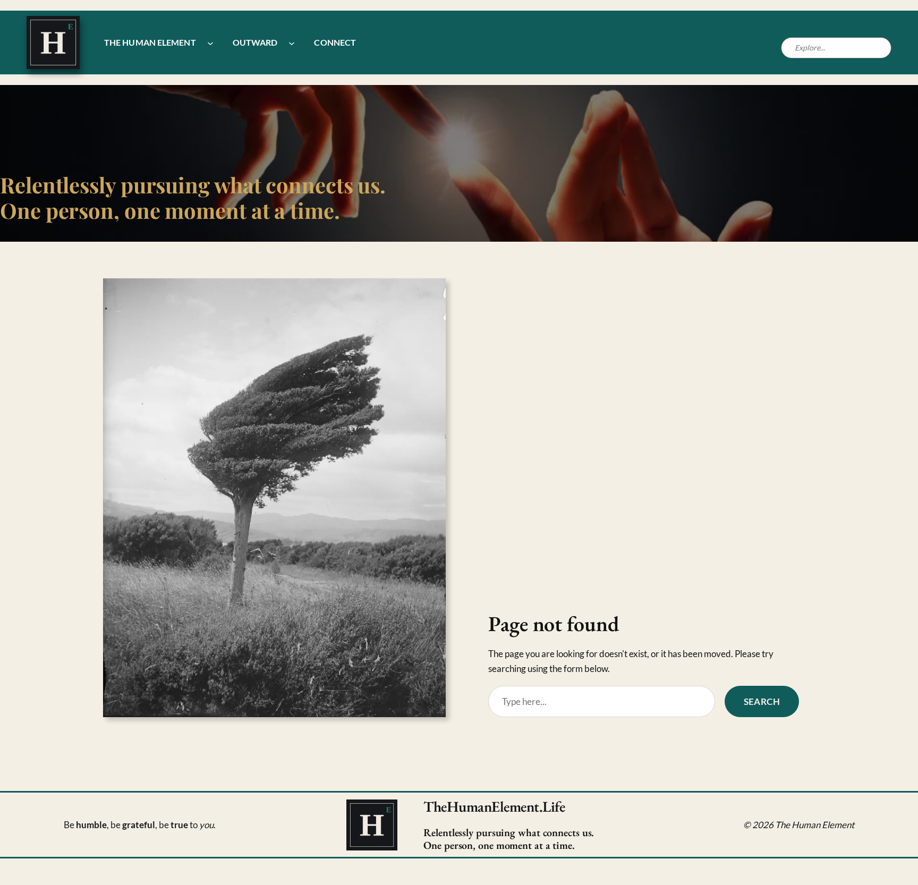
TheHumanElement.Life (494, 806)
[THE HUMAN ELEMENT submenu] (210, 42)
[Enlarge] (432, 292)
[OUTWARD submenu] (291, 42)
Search (762, 701)
